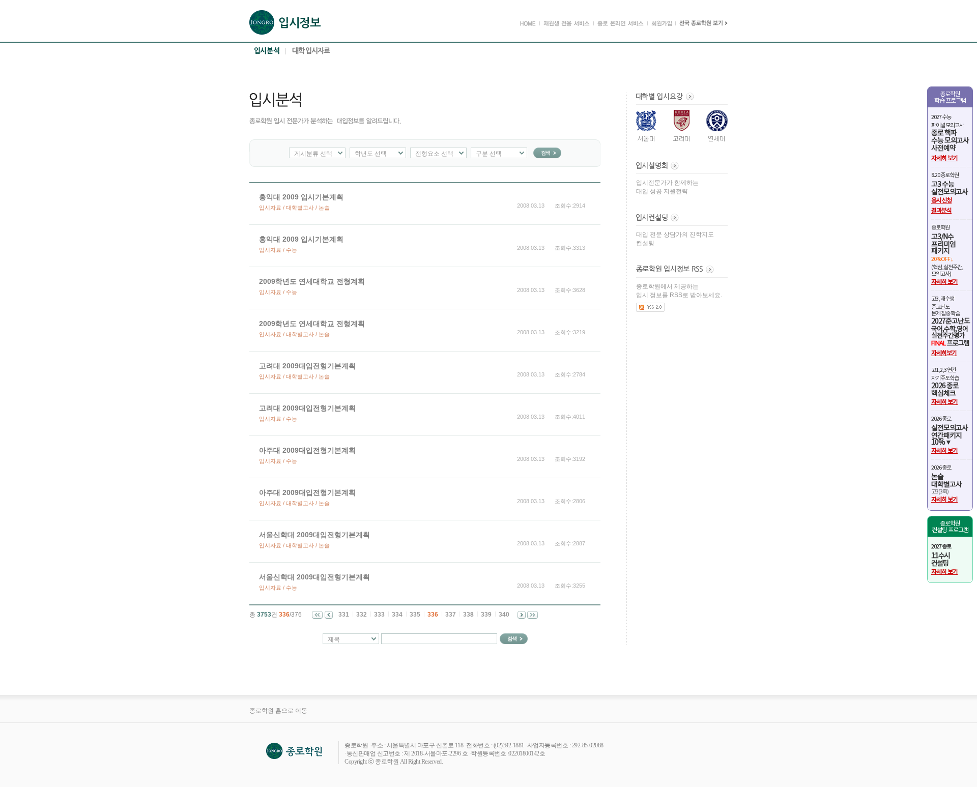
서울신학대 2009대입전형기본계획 (314, 535)
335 (415, 614)
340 (504, 614)
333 (379, 614)
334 (397, 614)
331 (343, 614)
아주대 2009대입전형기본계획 (307, 450)
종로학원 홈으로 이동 (278, 710)
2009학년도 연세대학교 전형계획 (312, 281)
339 (486, 614)
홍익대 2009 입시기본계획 (301, 197)
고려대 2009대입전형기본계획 (307, 366)
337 (450, 614)
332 (361, 614)
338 (468, 614)
